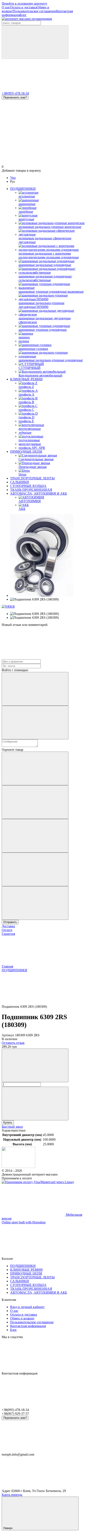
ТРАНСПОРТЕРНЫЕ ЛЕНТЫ (32, 478)
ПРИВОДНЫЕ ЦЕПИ (26, 451)
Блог (23, 15)
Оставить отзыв (13, 1043)
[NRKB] (8, 606)
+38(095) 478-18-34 (15, 93)
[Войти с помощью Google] (35, 722)
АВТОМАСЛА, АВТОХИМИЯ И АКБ (38, 493)
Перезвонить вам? (15, 97)
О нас (6, 7)
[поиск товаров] (35, 42)
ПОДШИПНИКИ (23, 188)
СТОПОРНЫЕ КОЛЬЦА (28, 486)
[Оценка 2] (35, 802)
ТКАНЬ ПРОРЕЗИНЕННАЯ (31, 489)
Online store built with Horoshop (24, 1222)
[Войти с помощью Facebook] (35, 689)
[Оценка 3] (35, 836)
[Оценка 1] (35, 768)
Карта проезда (12, 1494)
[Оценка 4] (35, 869)
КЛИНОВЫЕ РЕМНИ (26, 379)
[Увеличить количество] (35, 1103)
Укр (13, 177)
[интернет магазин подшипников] (18, 1167)
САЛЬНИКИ (19, 482)
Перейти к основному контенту (24, 3)
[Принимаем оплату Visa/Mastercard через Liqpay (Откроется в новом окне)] (38, 1182)
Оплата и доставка (23, 7)
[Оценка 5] (35, 903)
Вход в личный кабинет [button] (27, 1307)
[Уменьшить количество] (35, 1065)
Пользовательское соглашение (34, 11)
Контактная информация (28, 1326)
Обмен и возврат (22, 1318)
